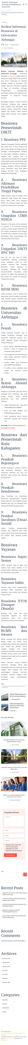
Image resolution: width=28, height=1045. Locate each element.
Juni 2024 (5, 974)
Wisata (4, 1012)
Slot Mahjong (12, 76)
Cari (2, 871)
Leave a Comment (8, 48)
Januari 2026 (6, 962)
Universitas (6, 1008)
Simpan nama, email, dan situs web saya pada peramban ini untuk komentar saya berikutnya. (14, 847)
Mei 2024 (5, 978)
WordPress (4, 1040)
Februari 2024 (6, 982)
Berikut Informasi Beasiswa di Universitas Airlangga (13, 687)
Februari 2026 (6, 958)
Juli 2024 (5, 970)
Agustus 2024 (6, 966)
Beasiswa (4, 22)
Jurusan (5, 1004)
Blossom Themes (9, 1038)
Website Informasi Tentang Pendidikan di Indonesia (11, 4)
